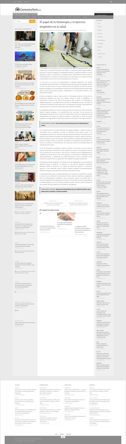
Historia (17, 81)
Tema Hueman (32, 441)
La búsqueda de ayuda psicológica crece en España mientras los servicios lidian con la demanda (99, 401)
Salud (69, 17)
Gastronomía (18, 101)
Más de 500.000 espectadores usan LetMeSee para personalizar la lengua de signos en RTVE (100, 411)
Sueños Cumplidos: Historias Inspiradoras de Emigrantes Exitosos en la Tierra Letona (103, 366)
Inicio (15, 1)
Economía (34, 17)
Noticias (20, 1)
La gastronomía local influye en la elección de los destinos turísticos (104, 236)
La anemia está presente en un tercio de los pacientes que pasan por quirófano (47, 228)
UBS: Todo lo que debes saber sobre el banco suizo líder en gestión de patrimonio (25, 45)
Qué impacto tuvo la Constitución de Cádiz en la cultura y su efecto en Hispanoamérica (24, 205)
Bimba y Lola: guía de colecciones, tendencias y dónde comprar (102, 345)
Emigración (17, 183)
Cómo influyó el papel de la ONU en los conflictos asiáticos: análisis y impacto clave (50, 401)
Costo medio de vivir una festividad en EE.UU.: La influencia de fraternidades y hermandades (99, 421)
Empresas (40, 17)
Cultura (17, 281)
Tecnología (57, 17)
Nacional (27, 17)
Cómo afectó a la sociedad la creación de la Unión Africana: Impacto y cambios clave (99, 391)
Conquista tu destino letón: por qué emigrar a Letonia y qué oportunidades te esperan (103, 324)
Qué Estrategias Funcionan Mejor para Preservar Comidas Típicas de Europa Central (25, 105)
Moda (98, 342)
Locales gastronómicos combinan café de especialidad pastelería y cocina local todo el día (25, 166)
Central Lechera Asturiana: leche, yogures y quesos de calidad (103, 151)
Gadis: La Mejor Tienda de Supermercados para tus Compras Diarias (23, 146)
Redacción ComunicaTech (48, 30)
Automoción (99, 203)
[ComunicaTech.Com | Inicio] (28, 9)
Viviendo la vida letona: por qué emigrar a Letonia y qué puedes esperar (104, 285)
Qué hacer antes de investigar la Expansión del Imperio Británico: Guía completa (24, 264)
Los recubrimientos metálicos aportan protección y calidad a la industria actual (103, 141)
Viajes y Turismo (77, 17)
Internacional (43, 387)
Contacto (26, 1)
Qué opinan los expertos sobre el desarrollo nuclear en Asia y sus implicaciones (48, 419)
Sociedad (64, 17)
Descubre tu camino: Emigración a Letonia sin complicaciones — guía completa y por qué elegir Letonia (102, 172)
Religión (98, 270)
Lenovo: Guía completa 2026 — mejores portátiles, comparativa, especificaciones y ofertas (75, 391)
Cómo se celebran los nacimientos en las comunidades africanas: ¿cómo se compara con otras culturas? (25, 411)
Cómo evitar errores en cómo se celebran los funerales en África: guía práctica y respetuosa (25, 391)
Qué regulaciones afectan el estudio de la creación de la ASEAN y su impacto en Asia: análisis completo (50, 391)
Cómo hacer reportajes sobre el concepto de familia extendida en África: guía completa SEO (23, 285)
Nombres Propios (19, 320)
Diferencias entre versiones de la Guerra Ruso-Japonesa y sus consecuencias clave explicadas (23, 125)
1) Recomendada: (101, 92)
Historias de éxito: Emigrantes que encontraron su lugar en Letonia (103, 214)
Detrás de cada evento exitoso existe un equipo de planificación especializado (104, 160)
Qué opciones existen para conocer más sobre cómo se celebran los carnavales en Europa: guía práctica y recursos (25, 421)
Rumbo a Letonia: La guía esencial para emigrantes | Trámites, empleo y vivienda (103, 245)
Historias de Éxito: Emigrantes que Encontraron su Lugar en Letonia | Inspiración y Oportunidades (24, 225)
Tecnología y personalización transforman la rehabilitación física (64, 224)
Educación (28, 302)
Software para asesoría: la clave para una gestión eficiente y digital (104, 294)
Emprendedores (49, 17)
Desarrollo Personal (20, 302)
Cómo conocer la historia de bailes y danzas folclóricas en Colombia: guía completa (103, 255)
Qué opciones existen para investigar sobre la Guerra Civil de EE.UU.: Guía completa (24, 84)
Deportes (17, 62)
